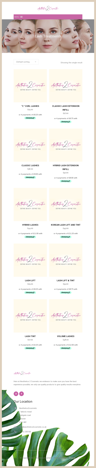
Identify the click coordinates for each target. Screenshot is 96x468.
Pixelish (72, 458)
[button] (16, 16)
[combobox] (26, 62)
